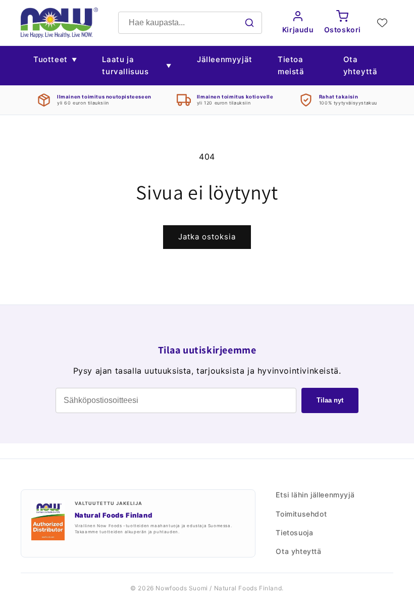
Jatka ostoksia (207, 236)
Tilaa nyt (330, 400)
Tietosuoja (294, 532)
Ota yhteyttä (360, 65)
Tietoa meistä (291, 65)
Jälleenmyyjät (224, 59)
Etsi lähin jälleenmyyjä (315, 494)
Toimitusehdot (301, 514)
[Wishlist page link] (382, 23)
